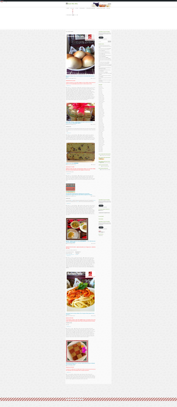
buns (93, 88)
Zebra (69, 214)
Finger (85, 260)
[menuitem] (176, 0)
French (80, 208)
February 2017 (101, 95)
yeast (81, 99)
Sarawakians (93, 96)
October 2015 (100, 114)
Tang (82, 97)
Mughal (86, 263)
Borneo (80, 88)
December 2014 (101, 126)
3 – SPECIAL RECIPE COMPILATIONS (90, 8)
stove (77, 97)
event (71, 208)
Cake (92, 175)
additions (84, 134)
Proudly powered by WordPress (70, 399)
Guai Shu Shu (73, 4)
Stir (68, 378)
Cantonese (74, 89)
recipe (91, 95)
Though (85, 98)
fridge (70, 92)
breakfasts (88, 88)
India (66, 262)
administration (84, 87)
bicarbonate (67, 375)
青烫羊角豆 (67, 267)
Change (91, 206)
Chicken (67, 259)
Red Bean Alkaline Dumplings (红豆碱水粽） (105, 82)
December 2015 (101, 112)
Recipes (75, 138)
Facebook (83, 91)
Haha (92, 331)
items (80, 333)
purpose (86, 95)
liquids (87, 177)
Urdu (92, 265)
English (80, 136)
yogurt (85, 266)
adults (79, 328)
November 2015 (101, 113)
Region (70, 96)
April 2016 (100, 107)
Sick (69, 97)
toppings (75, 213)
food (87, 260)
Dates (79, 176)
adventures (81, 175)
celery (88, 258)
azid (72, 258)
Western (89, 213)
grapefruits (90, 208)
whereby (74, 99)
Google (72, 92)
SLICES (83, 335)
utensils (85, 378)
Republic (72, 96)
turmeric (90, 265)
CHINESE (93, 89)
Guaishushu (80, 92)
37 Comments (93, 124)
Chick (66, 207)
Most (78, 210)
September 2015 (101, 115)
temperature (72, 98)
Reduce (67, 179)
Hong (93, 92)
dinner (85, 330)
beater (72, 206)
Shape (80, 138)
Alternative (83, 374)
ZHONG (86, 99)
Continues (84, 207)
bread (82, 88)
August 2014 (100, 131)
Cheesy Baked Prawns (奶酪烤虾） (103, 72)
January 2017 (100, 96)
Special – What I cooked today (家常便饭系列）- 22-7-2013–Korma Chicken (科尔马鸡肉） (80, 241)
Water (72, 99)
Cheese (91, 329)
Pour (76, 95)
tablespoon (86, 212)
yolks (66, 214)
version (83, 213)
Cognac (73, 176)
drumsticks (75, 260)
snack (85, 335)
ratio (70, 138)
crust (66, 136)
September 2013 (101, 144)
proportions (83, 95)
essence (82, 136)
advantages (88, 87)
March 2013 (100, 151)
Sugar (83, 212)
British (91, 88)
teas (66, 98)
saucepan (67, 97)
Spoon (79, 212)
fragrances (92, 260)
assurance (67, 206)
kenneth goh (85, 333)
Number (72, 178)
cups (88, 207)
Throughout (88, 98)
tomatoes (78, 336)
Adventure (87, 134)
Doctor (77, 91)
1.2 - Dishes (71, 257)
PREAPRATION (90, 137)
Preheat (93, 137)
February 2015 (101, 124)
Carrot (82, 375)
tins (91, 179)
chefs (82, 89)
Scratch (75, 335)
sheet (82, 138)
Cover (86, 90)
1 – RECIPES (67, 8)
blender (92, 328)
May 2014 (100, 134)
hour (70, 177)
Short (84, 138)
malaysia (77, 263)
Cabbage (80, 258)
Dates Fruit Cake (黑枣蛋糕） (72, 163)
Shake (73, 212)
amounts (91, 87)
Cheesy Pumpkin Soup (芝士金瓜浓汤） (104, 63)
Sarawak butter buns (88, 96)
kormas (87, 262)
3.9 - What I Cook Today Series (78, 257)
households (89, 261)
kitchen (90, 209)
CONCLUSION (90, 135)
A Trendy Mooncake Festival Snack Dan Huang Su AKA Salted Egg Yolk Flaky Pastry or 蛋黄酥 (105, 46)
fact (85, 91)
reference (67, 96)
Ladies (94, 262)
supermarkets (70, 139)
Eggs (69, 208)
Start (94, 138)
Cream (74, 376)
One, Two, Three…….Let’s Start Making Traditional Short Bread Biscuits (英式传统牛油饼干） (79, 122)
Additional (81, 134)
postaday (71, 95)
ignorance (88, 332)
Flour (74, 208)
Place (83, 137)
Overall (77, 137)
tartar (66, 213)
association (69, 258)
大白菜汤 (88, 266)
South (73, 97)
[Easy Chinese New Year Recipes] (105, 155)
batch (76, 88)
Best (77, 88)
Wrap (79, 99)
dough (79, 91)
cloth (66, 90)
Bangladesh (75, 258)
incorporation (90, 376)
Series (75, 179)
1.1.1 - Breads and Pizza (73, 87)
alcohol (84, 175)
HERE (80, 261)
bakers (70, 88)
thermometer (81, 98)
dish (92, 259)
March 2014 (100, 137)
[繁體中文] (75, 11)
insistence (80, 177)
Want (87, 213)
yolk (93, 213)
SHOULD (67, 265)
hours (74, 209)
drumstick (72, 260)
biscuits (74, 135)
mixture (84, 263)
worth (67, 180)
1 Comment (93, 243)
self (71, 212)
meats (81, 263)
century (93, 258)
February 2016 (101, 109)
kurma (91, 262)
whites (92, 213)
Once (88, 210)
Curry (87, 259)
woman (77, 99)
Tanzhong (92, 97)
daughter (90, 259)
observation (85, 210)
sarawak (83, 96)
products (87, 178)
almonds (86, 257)
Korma (85, 262)
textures (80, 139)
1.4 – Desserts (72, 8)
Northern (93, 263)
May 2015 (100, 120)
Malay (75, 263)
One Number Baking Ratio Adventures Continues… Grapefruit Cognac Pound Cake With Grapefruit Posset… (79, 194)
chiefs (89, 89)
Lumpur (72, 263)
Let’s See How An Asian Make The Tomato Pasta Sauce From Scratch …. (80, 314)
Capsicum (75, 329)
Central (90, 258)
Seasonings (78, 335)
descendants (68, 91)
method (90, 177)
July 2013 (100, 146)
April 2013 (100, 150)
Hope (66, 93)
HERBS (69, 332)
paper (79, 137)
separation (72, 179)
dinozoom (81, 399)
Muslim (89, 263)
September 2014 (101, 130)
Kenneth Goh (74, 78)
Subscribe (101, 37)
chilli (69, 259)
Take (81, 97)
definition (69, 136)
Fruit (92, 176)
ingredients (79, 93)
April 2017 (100, 93)
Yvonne (84, 99)
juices (86, 209)
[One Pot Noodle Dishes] (105, 166)
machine (69, 210)
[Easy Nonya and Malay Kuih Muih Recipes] (105, 162)
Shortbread (87, 138)
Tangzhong (89, 97)
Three (82, 139)
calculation (67, 176)
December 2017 (101, 88)
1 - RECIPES (68, 87)
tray (90, 98)
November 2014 (101, 127)
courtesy (83, 90)
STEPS (75, 97)
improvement (91, 136)
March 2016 (100, 108)
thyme (73, 336)
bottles (76, 206)
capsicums (78, 329)
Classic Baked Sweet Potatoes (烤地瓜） (104, 62)
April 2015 (100, 121)
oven (75, 137)
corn (93, 135)
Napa (91, 263)
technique (80, 265)
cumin (84, 259)
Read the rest (69, 85)
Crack (88, 90)
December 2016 (101, 97)
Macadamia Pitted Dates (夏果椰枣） (104, 57)
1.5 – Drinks (76, 8)
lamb (70, 263)
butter (67, 89)
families (88, 91)
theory (73, 213)
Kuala (89, 262)
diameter (84, 176)
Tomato (75, 336)
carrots (83, 258)
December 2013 (101, 140)
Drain (89, 330)
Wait (86, 378)
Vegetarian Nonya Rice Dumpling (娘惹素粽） (105, 58)
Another (88, 257)
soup (69, 265)
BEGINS (88, 328)
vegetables (70, 266)
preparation (79, 95)
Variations (69, 99)
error (91, 330)
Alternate (93, 205)
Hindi (82, 261)
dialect (75, 91)
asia (66, 88)
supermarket (88, 335)
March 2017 (100, 94)
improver (76, 93)
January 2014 (100, 139)
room (75, 96)
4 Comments (93, 164)
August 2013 (100, 145)
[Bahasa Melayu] (75, 13)
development (82, 330)
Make (72, 210)
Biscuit (72, 135)
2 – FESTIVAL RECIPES (82, 8)
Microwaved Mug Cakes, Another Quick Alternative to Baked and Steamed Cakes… (80, 364)
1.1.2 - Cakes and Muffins (73, 134)
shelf (75, 212)
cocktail (69, 90)
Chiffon (69, 207)
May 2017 (100, 91)
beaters (89, 374)
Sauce (67, 212)
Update (92, 98)
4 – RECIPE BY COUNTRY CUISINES (100, 8)
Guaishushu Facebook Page (104, 212)
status (76, 265)
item (88, 93)
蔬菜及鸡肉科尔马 (91, 266)
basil (85, 328)
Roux (79, 96)
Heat (66, 332)
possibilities (67, 95)
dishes (67, 260)
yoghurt (83, 266)
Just (88, 209)
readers (89, 95)
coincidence (76, 207)
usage (67, 99)
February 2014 (101, 138)
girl (79, 331)
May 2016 (100, 106)
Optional (90, 210)
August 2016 (100, 102)
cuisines (76, 330)
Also (89, 134)
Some (79, 179)
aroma (94, 87)
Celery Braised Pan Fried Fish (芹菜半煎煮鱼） (105, 48)
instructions (75, 262)
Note (69, 178)
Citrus (71, 207)
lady (66, 263)
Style (79, 97)
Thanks (78, 98)
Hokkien (91, 92)
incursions (92, 261)
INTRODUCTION (83, 93)
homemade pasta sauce (79, 332)
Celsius (77, 89)
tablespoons (90, 212)
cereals (86, 329)
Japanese (91, 93)
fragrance (67, 92)
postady (76, 178)
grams (67, 177)
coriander (81, 259)
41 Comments (93, 78)
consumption (76, 90)
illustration (69, 93)
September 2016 (101, 101)
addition (80, 87)
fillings (90, 91)
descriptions (71, 91)
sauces (73, 335)
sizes (90, 138)
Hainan (83, 92)
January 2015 (100, 125)
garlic (78, 331)
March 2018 (100, 87)
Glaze (82, 208)
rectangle (77, 138)
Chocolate (90, 375)
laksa (68, 263)
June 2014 (100, 133)
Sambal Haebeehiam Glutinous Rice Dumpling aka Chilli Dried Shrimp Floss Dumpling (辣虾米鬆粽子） (105, 65)
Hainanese (85, 92)
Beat (86, 175)
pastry (81, 137)
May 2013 (100, 149)
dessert (93, 207)
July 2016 (100, 103)
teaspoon (69, 98)
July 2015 (100, 118)
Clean (67, 330)
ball (72, 88)
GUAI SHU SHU (76, 92)
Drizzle (69, 260)
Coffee (93, 375)
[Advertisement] (88, 22)
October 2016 (100, 100)
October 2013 (100, 143)
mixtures (67, 178)
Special (74, 265)
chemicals (84, 89)
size (71, 97)
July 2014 (100, 132)
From (76, 331)
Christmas (86, 135)
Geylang (70, 261)
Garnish (67, 261)
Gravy (75, 261)
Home (71, 332)
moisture (75, 210)
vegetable (67, 266)
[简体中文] (75, 10)
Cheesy (87, 375)
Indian (68, 262)
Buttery (71, 89)
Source (92, 138)
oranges (93, 210)
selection (69, 212)
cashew (86, 258)
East (81, 91)
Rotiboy (77, 96)
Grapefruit (87, 208)
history (89, 92)
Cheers (80, 89)
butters (69, 89)
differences (74, 136)
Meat (79, 263)
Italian (79, 333)
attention (69, 135)
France (70, 331)
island (87, 93)
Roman (67, 335)
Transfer (88, 139)
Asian (68, 88)
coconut (74, 259)
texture (76, 98)
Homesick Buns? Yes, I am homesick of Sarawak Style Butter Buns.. (80, 76)
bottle (74, 206)
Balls (74, 88)
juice (84, 209)
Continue (73, 330)
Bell (89, 328)
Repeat (69, 179)
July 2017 (100, 89)
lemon (92, 209)
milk (92, 177)
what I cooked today (75, 266)
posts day (74, 95)
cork (86, 207)
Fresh (81, 376)
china (91, 89)
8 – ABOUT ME (108, 8)
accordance (81, 205)
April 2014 (100, 136)
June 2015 (100, 119)
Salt (81, 96)
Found (92, 91)
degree (90, 90)
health (94, 331)
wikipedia (92, 139)
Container (71, 376)
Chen (87, 89)
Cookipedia (80, 90)
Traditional (85, 139)
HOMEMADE (73, 332)
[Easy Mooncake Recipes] (105, 169)
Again (80, 374)
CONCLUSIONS (72, 90)
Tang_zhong (85, 97)
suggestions (73, 378)
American (92, 134)
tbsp (76, 378)
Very (85, 213)
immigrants (72, 93)
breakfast (84, 88)
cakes (77, 201)
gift (84, 136)
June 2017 (100, 90)
